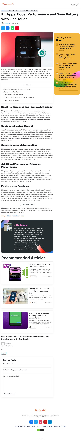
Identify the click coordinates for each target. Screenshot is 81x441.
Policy (51, 426)
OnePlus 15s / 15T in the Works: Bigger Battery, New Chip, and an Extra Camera (68, 84)
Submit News (31, 426)
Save (23, 215)
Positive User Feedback (11, 100)
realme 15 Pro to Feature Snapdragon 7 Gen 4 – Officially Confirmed (67, 56)
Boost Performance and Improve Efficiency (17, 89)
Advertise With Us (60, 426)
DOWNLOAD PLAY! (27, 204)
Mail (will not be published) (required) (15, 370)
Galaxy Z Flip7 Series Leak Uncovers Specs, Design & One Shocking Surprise (67, 75)
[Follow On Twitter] (36, 422)
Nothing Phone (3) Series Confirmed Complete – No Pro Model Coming (67, 46)
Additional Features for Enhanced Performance (19, 97)
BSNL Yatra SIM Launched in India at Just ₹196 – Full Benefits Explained (68, 65)
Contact (23, 426)
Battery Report (16, 215)
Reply (3, 353)
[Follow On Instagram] (40, 422)
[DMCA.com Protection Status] (40, 430)
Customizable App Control (12, 92)
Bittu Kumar (7, 23)
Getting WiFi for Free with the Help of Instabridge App (40, 291)
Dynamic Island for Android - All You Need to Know (40, 265)
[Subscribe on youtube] (45, 422)
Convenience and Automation (13, 95)
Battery (8, 215)
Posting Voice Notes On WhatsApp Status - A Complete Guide (39, 315)
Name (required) (8, 364)
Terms (38, 426)
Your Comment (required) (11, 376)
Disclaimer (45, 426)
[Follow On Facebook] (31, 422)
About (17, 426)
